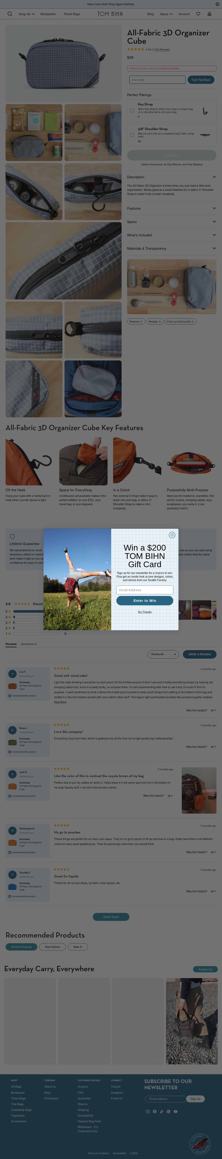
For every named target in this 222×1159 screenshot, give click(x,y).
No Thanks (145, 612)
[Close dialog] (172, 535)
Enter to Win (145, 601)
